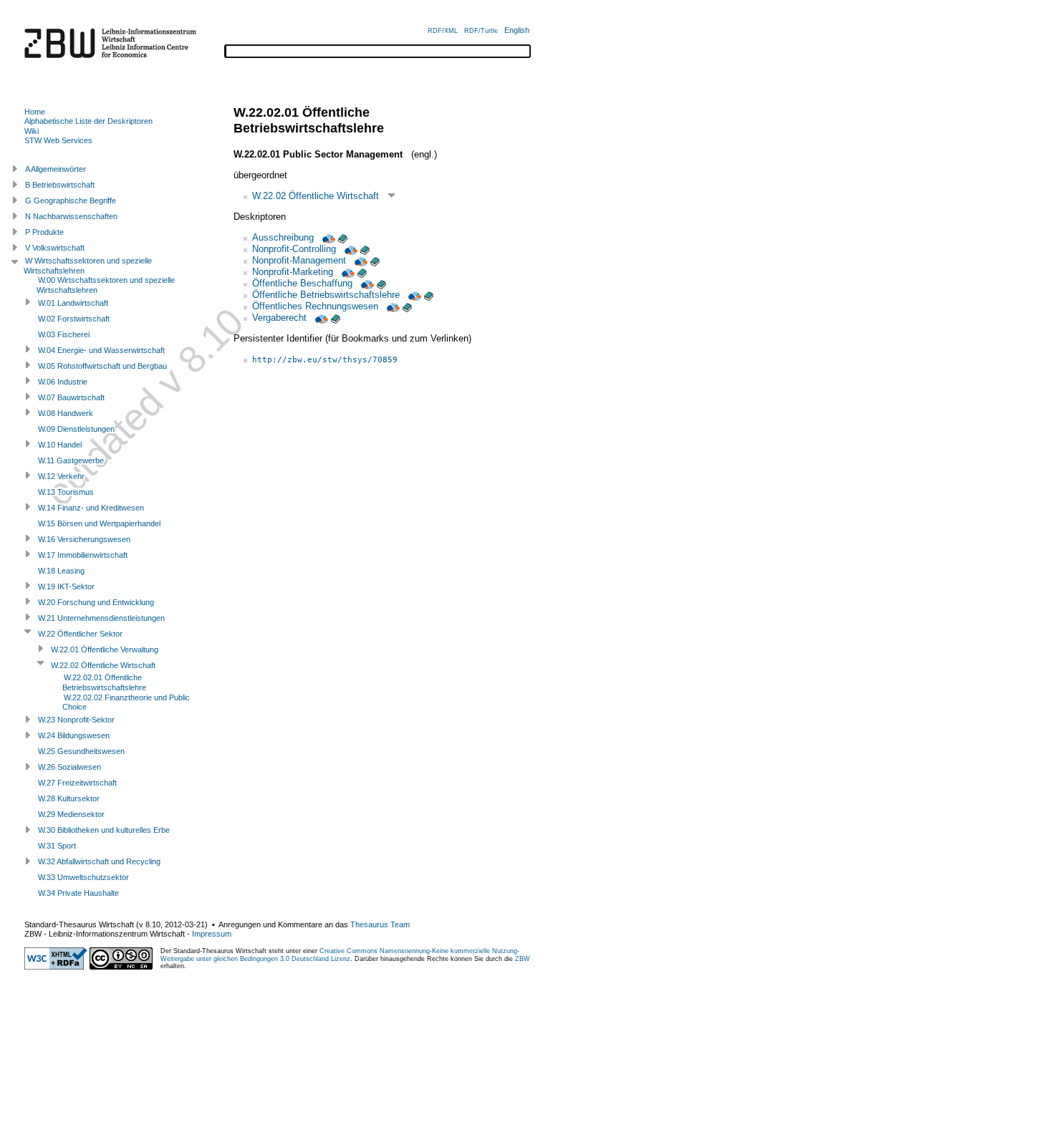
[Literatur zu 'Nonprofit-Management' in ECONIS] (375, 260)
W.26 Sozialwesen (69, 767)
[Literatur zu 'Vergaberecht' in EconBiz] (320, 317)
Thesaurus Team (380, 924)
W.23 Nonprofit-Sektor (76, 719)
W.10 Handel (60, 444)
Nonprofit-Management (299, 260)
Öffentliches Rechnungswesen (315, 306)
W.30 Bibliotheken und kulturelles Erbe (104, 830)
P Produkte (44, 232)
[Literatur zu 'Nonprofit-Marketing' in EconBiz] (347, 271)
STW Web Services (58, 140)
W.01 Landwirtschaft (73, 303)
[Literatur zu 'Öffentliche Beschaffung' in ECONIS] (381, 283)
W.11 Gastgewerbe (71, 460)
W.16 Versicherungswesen (84, 539)
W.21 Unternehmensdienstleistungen (101, 618)
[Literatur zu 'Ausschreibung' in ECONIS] (342, 237)
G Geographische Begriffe (70, 200)
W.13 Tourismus (66, 492)
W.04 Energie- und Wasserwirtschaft (101, 350)
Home (34, 111)
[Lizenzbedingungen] (121, 966)
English (516, 30)
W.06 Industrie (62, 381)
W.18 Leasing (61, 570)
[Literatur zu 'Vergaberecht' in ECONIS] (335, 317)
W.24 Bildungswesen (74, 735)
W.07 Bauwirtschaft (71, 397)
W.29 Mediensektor (71, 814)
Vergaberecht (279, 317)
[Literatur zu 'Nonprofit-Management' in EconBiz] (359, 260)
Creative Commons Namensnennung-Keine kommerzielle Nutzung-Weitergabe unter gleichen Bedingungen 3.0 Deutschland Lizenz (339, 954)
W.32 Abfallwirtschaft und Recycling (99, 861)
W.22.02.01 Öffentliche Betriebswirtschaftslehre (104, 682)
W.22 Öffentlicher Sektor (80, 633)
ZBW (522, 958)
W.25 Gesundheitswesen (81, 751)
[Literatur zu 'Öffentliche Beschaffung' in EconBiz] (366, 283)
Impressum (211, 933)
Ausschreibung (283, 237)
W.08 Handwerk (65, 413)
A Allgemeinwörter (55, 169)
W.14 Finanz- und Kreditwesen (91, 507)
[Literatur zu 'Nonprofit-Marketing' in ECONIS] (362, 271)
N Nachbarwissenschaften (71, 216)
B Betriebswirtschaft (60, 184)
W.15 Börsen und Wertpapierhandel (99, 523)
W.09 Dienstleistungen (76, 429)
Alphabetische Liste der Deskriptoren (88, 121)
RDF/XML (443, 30)
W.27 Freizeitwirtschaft (77, 782)
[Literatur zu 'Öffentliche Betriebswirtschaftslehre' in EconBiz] (413, 294)
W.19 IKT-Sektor (66, 586)
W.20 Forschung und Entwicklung (96, 602)
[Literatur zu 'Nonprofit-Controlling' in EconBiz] (349, 248)
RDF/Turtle (481, 30)
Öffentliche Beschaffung (302, 283)
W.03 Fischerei (64, 334)
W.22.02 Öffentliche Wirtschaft (315, 195)
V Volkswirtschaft (55, 247)
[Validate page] (55, 966)
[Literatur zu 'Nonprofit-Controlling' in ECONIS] (365, 248)
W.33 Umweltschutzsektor (83, 877)
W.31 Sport (57, 845)
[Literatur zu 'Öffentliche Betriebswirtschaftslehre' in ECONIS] (428, 294)
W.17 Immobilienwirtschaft (83, 555)
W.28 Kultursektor (69, 798)
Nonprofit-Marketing (292, 271)
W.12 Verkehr (61, 476)
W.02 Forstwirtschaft (74, 318)
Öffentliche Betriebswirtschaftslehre (326, 294)
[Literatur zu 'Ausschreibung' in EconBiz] (327, 237)
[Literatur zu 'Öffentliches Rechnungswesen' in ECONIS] (407, 306)
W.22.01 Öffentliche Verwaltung (104, 649)
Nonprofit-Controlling (294, 248)
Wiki (31, 131)
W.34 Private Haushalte (78, 893)
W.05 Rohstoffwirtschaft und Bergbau (102, 366)
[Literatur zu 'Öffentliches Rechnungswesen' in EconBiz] (392, 306)
